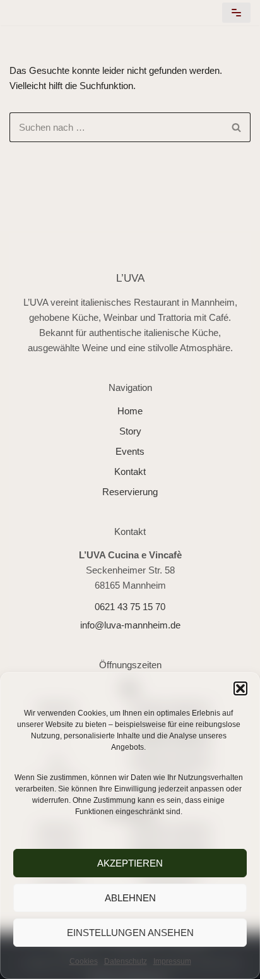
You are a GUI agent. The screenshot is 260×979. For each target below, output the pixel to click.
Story (130, 431)
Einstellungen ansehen (130, 932)
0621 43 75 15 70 (130, 606)
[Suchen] (236, 127)
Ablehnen (130, 897)
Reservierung (130, 491)
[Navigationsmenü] (236, 13)
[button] (240, 688)
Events (130, 451)
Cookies (83, 961)
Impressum (172, 961)
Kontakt (130, 471)
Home (130, 410)
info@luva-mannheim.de (130, 625)
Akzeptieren (130, 863)
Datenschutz (125, 961)
